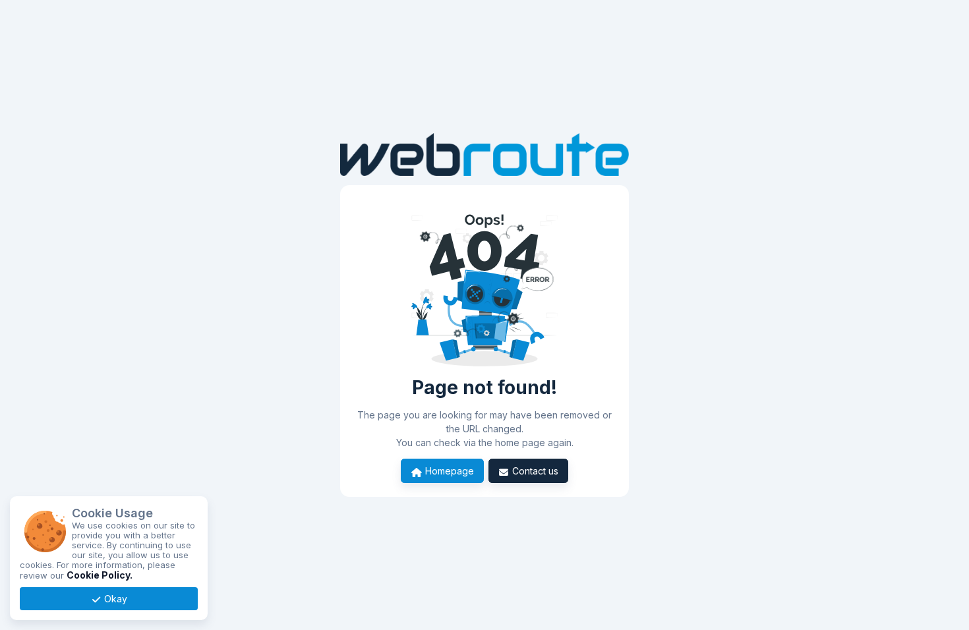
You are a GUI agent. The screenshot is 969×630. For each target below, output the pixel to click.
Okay (114, 598)
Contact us (534, 470)
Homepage (448, 470)
